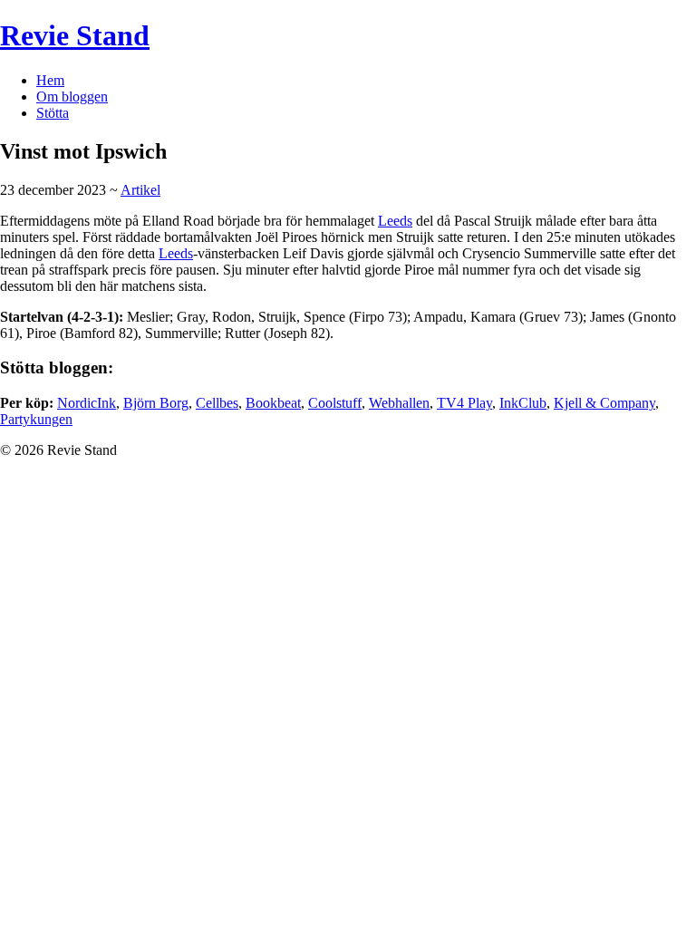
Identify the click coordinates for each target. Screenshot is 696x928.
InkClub (522, 403)
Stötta (52, 113)
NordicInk (86, 403)
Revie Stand (75, 35)
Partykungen (36, 419)
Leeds (395, 220)
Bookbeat (273, 403)
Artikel (140, 190)
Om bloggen (72, 96)
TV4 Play (464, 403)
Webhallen (399, 403)
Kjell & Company (604, 403)
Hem (50, 80)
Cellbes (217, 403)
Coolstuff (335, 403)
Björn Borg (155, 403)
